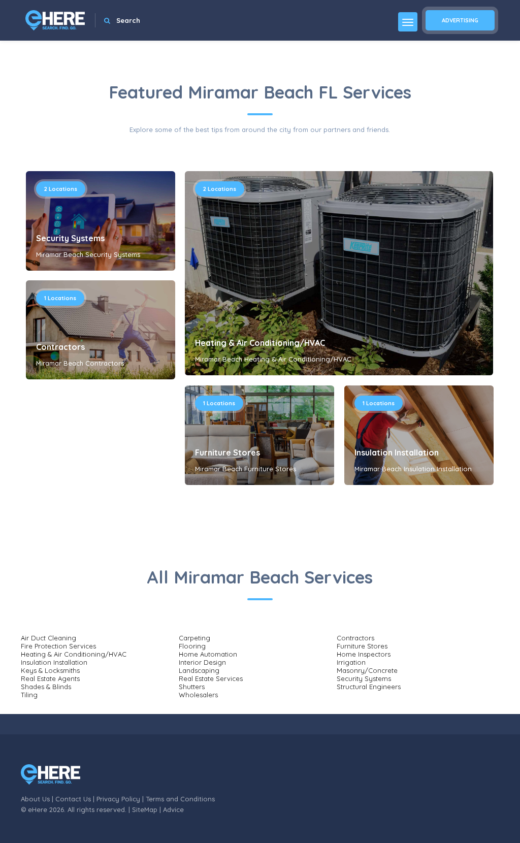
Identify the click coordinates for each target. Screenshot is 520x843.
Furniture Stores (227, 452)
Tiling (29, 695)
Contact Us (73, 799)
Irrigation (351, 662)
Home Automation (208, 654)
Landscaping (199, 670)
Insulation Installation (396, 452)
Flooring (192, 646)
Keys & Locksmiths (50, 670)
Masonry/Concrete (367, 670)
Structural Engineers (369, 687)
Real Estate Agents (50, 678)
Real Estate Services (211, 678)
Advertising (460, 20)
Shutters (192, 687)
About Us (35, 799)
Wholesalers (198, 695)
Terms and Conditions (180, 799)
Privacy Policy (118, 799)
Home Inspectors (364, 654)
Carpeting (194, 638)
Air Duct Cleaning (48, 638)
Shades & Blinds (46, 687)
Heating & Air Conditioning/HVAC (260, 343)
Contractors (60, 347)
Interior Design (202, 662)
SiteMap (144, 809)
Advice (173, 809)
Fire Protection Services (58, 646)
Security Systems (70, 238)
